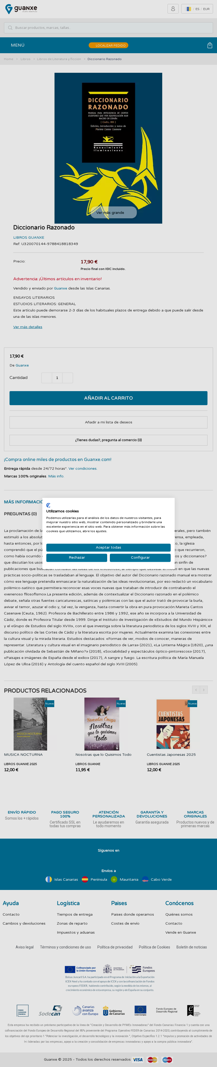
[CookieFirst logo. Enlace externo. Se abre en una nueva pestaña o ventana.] (48, 505)
